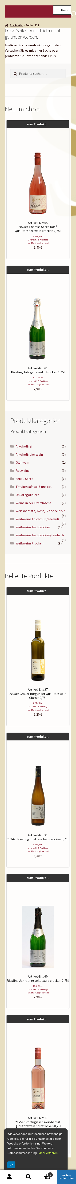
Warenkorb (44, 1173)
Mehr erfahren (48, 1153)
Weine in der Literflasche (33, 503)
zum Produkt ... (38, 124)
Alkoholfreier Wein (29, 454)
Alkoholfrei (24, 446)
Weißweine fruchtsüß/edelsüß (37, 519)
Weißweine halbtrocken (33, 527)
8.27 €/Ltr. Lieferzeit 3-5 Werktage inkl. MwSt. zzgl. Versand (38, 706)
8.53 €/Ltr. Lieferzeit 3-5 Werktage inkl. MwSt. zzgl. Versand (38, 239)
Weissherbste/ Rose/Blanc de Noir (40, 511)
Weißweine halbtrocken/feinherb (40, 535)
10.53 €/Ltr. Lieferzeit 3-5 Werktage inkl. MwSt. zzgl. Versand (38, 381)
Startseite (16, 25)
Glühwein (22, 462)
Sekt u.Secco (24, 479)
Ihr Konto (9, 1177)
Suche (28, 1177)
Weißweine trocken (29, 543)
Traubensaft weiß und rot (34, 487)
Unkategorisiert (27, 495)
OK (11, 1165)
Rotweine (23, 470)
